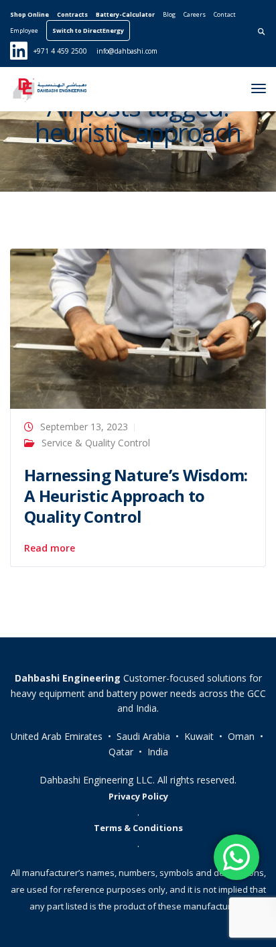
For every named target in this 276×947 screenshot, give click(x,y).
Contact (225, 14)
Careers (195, 14)
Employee (24, 30)
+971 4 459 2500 (60, 51)
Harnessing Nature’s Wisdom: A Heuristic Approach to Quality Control (136, 495)
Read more (49, 548)
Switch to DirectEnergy (88, 30)
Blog (169, 14)
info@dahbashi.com (126, 51)
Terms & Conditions (138, 828)
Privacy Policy (138, 796)
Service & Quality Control (96, 442)
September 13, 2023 (84, 426)
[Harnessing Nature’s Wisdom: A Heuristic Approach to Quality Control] (138, 327)
